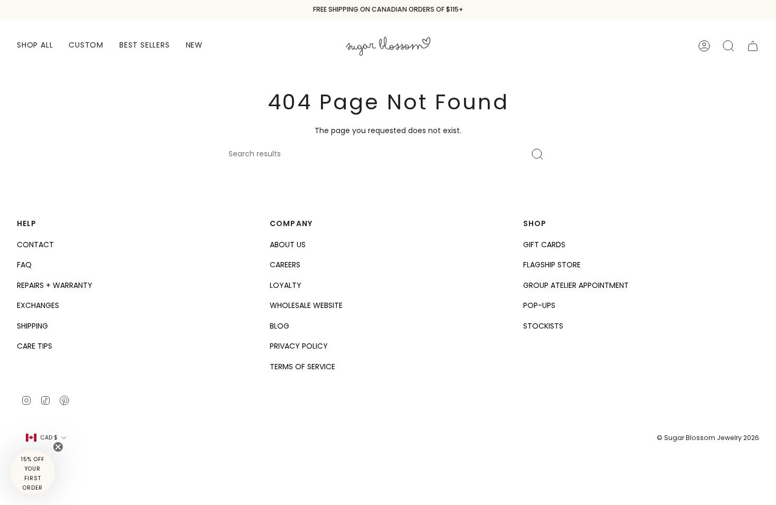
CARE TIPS (34, 346)
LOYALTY (285, 285)
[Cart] (753, 46)
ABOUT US (288, 244)
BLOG (279, 326)
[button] (35, 45)
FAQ (24, 264)
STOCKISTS (543, 326)
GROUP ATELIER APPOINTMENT (576, 285)
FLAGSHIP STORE (552, 264)
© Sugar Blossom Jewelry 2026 (708, 437)
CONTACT (35, 244)
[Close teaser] (58, 447)
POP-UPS (539, 305)
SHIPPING (32, 326)
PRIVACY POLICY (299, 346)
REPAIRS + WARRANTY (54, 285)
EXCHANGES (38, 305)
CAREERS (285, 264)
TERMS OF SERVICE (302, 366)
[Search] (537, 154)
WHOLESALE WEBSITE (306, 305)
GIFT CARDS (544, 244)
